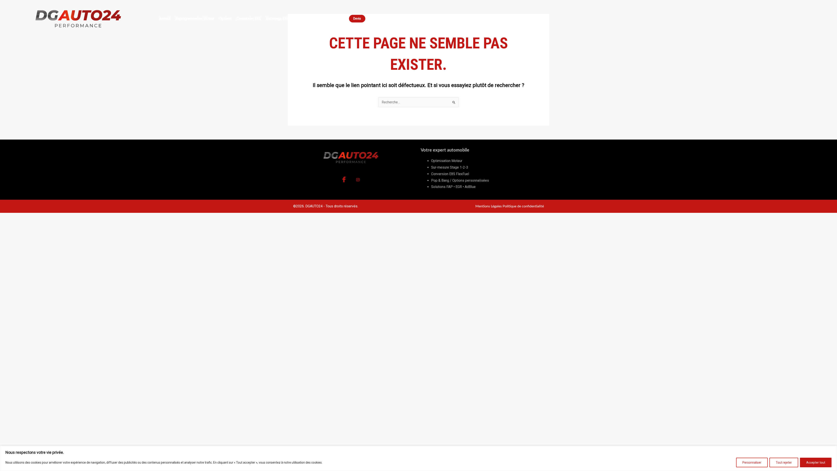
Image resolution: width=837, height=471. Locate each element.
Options (225, 19)
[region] (418, 458)
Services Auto (305, 19)
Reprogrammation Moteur (194, 19)
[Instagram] (358, 180)
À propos (339, 19)
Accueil (164, 19)
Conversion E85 (249, 19)
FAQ (324, 19)
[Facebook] (344, 180)
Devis (357, 18)
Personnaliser (751, 462)
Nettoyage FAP (277, 19)
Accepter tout (815, 462)
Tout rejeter (784, 462)
